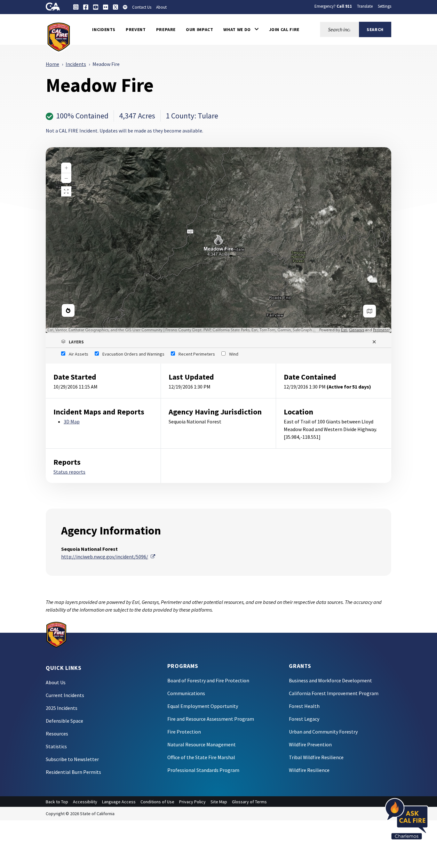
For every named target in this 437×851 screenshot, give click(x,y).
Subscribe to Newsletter (72, 759)
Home (52, 64)
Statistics (56, 746)
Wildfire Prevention (310, 744)
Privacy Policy (192, 802)
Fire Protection (184, 731)
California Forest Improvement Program (333, 693)
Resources (57, 733)
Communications (186, 693)
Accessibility (85, 802)
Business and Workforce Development (330, 680)
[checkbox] (74, 354)
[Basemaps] (369, 311)
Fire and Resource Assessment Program (210, 719)
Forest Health (304, 706)
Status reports (69, 472)
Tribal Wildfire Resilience (316, 757)
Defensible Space (64, 721)
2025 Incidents (61, 708)
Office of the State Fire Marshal (201, 757)
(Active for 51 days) (349, 386)
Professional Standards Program (203, 770)
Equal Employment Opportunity (202, 706)
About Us (56, 682)
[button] (241, 29)
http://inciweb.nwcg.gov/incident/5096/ (108, 556)
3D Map (72, 421)
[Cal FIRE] (59, 36)
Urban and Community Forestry (323, 731)
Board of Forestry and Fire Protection (208, 680)
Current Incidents (65, 695)
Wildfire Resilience (309, 770)
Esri (344, 330)
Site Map (219, 802)
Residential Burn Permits (73, 772)
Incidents (76, 64)
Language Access (119, 802)
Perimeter (381, 330)
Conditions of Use (157, 802)
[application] (218, 240)
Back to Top (57, 802)
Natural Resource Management (201, 744)
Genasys (356, 330)
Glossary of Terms (249, 802)
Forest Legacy (304, 719)
